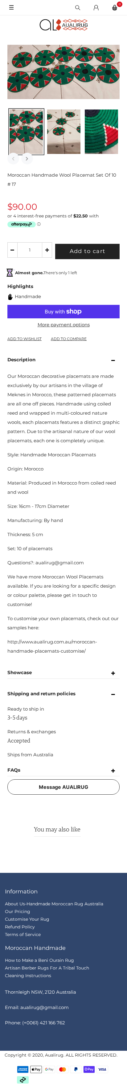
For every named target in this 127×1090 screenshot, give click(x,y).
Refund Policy (20, 927)
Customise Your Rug (27, 919)
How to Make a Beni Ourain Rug (39, 960)
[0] (115, 8)
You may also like (57, 830)
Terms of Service (23, 934)
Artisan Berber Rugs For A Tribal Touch (47, 968)
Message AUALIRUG (63, 787)
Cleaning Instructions (28, 975)
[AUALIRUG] (63, 24)
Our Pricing (17, 911)
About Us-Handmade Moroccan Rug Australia (54, 904)
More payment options (64, 325)
